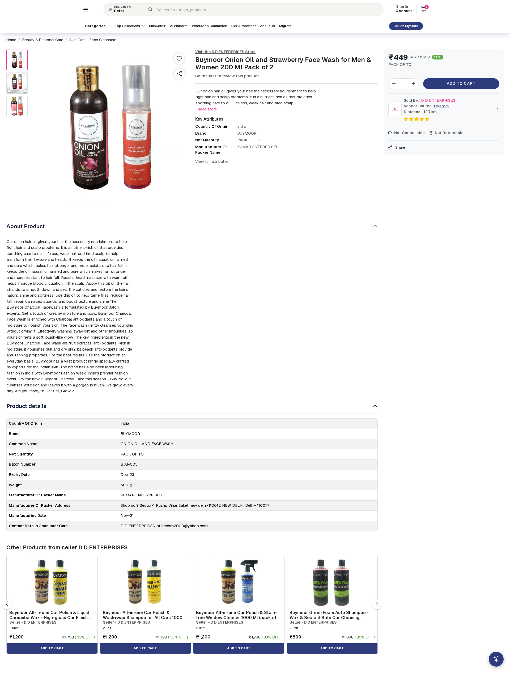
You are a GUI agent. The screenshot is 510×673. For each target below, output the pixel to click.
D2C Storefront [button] (243, 26)
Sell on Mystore (406, 26)
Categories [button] (96, 26)
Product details (26, 406)
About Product (25, 226)
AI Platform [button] (179, 26)
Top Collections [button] (128, 26)
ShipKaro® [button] (157, 26)
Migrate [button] (285, 26)
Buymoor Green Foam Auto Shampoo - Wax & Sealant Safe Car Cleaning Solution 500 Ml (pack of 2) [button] (329, 615)
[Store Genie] (496, 659)
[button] (86, 9)
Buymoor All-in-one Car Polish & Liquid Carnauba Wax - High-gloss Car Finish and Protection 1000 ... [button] (49, 615)
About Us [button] (267, 26)
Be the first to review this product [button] (227, 76)
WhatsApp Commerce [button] (209, 26)
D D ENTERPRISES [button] (429, 100)
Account (404, 9)
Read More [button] (207, 109)
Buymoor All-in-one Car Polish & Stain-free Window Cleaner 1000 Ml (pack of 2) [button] (236, 615)
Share (399, 147)
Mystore (441, 106)
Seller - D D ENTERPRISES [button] (33, 622)
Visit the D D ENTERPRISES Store (225, 51)
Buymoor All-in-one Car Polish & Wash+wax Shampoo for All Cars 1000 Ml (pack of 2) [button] (142, 615)
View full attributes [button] (212, 161)
